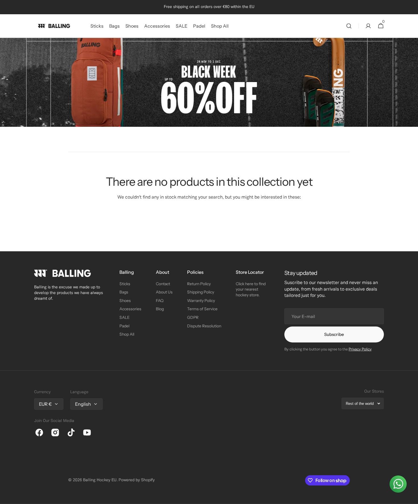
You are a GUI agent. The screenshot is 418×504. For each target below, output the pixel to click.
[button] (349, 26)
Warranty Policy (201, 300)
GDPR (192, 317)
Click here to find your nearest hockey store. (251, 289)
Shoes (125, 300)
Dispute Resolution (204, 325)
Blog (160, 308)
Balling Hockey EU (100, 480)
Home (38, 44)
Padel (124, 325)
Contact (163, 283)
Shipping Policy (200, 292)
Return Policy (199, 283)
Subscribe (334, 334)
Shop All (126, 334)
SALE (124, 317)
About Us (164, 292)
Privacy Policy (360, 349)
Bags (123, 292)
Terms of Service (202, 308)
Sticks (124, 283)
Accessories (130, 308)
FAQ (160, 300)
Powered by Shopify (137, 480)
